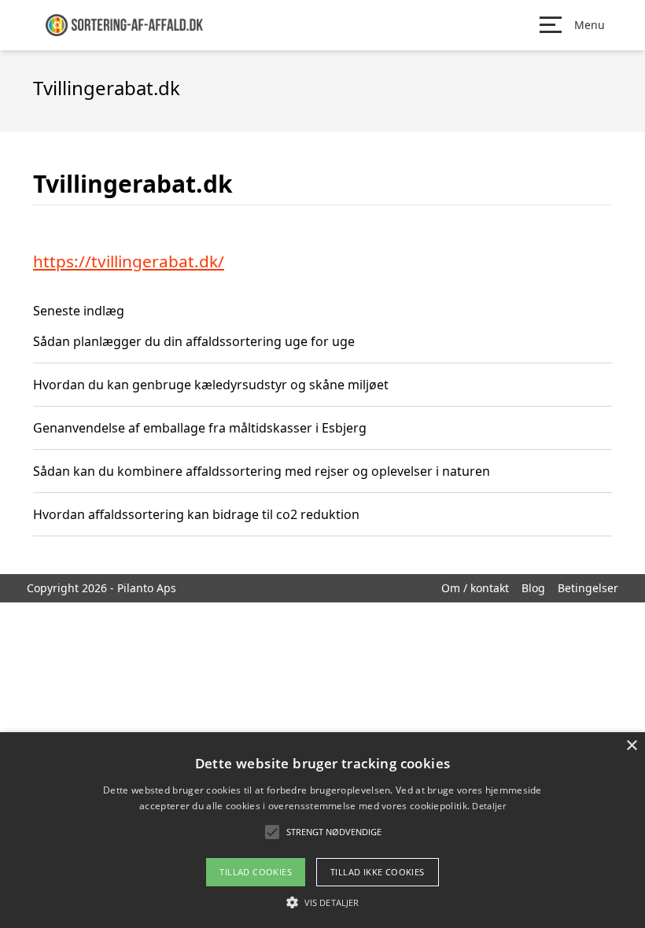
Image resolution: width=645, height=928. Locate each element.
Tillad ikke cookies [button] (377, 872)
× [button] (631, 746)
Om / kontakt (475, 587)
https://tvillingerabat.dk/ (128, 261)
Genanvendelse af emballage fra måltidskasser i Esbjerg (200, 427)
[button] (322, 902)
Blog (533, 587)
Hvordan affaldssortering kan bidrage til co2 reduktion (196, 514)
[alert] (322, 830)
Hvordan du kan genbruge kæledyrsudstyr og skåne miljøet (211, 384)
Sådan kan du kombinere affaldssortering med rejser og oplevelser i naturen (261, 471)
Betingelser (588, 587)
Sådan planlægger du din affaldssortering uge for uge (194, 341)
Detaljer (488, 806)
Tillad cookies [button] (255, 872)
